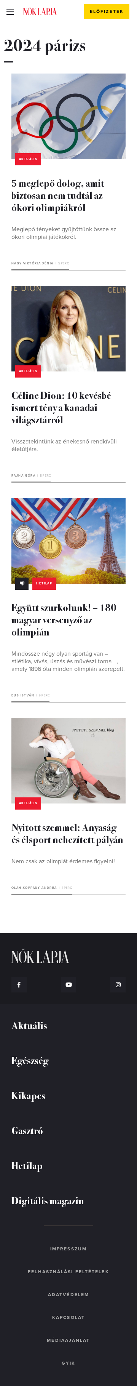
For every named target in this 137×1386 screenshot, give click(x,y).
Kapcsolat (68, 1317)
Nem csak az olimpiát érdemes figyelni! (63, 861)
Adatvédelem (68, 1294)
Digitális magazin (47, 1200)
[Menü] (10, 11)
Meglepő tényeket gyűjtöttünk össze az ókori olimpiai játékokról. (63, 233)
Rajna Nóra (23, 475)
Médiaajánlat (68, 1340)
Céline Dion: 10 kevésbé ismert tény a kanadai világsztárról (61, 407)
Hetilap (44, 583)
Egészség (29, 1060)
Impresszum (68, 1249)
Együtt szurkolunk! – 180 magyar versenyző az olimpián (63, 619)
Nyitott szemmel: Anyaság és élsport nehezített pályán (67, 833)
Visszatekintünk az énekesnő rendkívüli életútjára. (64, 445)
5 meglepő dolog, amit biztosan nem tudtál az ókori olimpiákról (57, 195)
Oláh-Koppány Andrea (34, 888)
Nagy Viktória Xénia (32, 263)
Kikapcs (28, 1095)
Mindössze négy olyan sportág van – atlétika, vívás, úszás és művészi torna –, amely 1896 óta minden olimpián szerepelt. (68, 661)
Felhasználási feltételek (68, 1271)
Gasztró (27, 1130)
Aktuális (28, 159)
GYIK (68, 1363)
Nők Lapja (40, 11)
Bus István (22, 695)
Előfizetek (107, 11)
